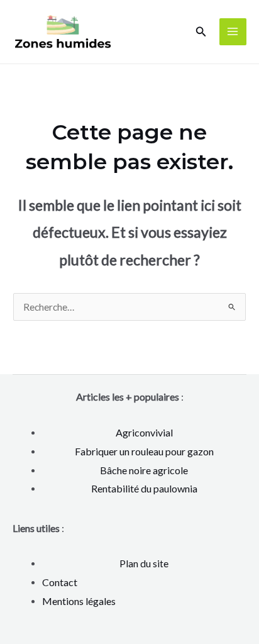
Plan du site (143, 563)
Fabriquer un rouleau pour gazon (144, 451)
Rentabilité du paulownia (144, 488)
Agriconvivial (144, 432)
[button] (201, 32)
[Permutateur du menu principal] (232, 31)
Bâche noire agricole (144, 470)
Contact (59, 582)
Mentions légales (79, 601)
